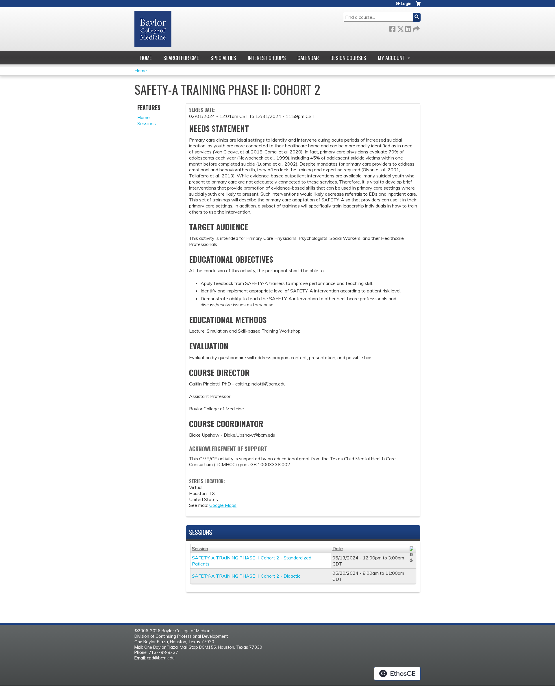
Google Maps (222, 505)
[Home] (152, 29)
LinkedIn (408, 28)
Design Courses (348, 57)
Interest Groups (267, 57)
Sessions (146, 123)
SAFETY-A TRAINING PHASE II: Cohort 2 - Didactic (246, 576)
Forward (416, 28)
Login (406, 3)
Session (200, 548)
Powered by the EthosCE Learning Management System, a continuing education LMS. (397, 674)
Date (337, 548)
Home (146, 57)
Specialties (223, 57)
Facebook (392, 28)
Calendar (308, 57)
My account (391, 57)
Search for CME (181, 57)
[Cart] (418, 5)
